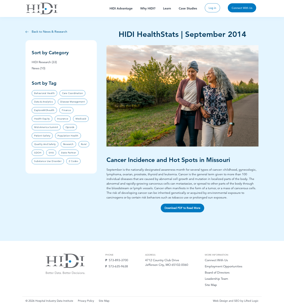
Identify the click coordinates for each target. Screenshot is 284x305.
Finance (66, 110)
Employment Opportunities (223, 266)
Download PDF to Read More (182, 208)
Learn (167, 8)
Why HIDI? (147, 8)
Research (68, 144)
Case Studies (188, 8)
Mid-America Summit (46, 127)
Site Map (211, 285)
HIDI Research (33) (44, 62)
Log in (212, 8)
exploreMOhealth (44, 110)
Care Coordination (72, 93)
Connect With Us (242, 8)
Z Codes (73, 161)
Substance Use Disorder (47, 161)
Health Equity (42, 118)
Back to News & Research (49, 31)
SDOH (37, 152)
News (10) (38, 68)
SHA (51, 152)
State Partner (68, 152)
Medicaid (81, 118)
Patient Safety (42, 135)
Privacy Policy (86, 300)
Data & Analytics (43, 101)
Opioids (69, 127)
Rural (84, 144)
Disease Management (72, 101)
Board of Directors (217, 272)
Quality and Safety (45, 144)
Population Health (68, 135)
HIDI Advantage (121, 8)
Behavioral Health (44, 93)
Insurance (62, 118)
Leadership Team (216, 279)
